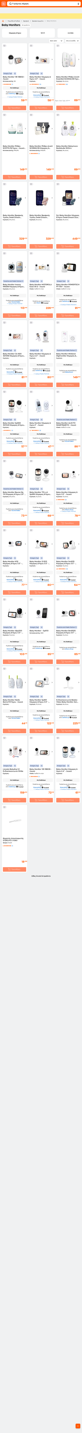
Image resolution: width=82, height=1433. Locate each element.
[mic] (78, 3)
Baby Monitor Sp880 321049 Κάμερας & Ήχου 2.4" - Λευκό (13, 424)
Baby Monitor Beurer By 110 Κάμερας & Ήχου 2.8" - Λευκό (14, 493)
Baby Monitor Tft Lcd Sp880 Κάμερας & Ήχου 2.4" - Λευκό (40, 493)
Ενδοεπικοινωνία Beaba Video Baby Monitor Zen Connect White (66, 701)
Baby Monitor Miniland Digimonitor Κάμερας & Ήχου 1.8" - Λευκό (66, 355)
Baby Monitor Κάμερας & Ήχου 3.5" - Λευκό (66, 493)
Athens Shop (69, 509)
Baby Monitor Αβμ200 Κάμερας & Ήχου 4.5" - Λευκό (12, 632)
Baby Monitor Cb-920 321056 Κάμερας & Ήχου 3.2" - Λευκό (13, 355)
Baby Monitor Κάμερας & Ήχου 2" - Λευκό (40, 424)
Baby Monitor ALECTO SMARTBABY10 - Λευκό (66, 424)
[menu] (3, 3)
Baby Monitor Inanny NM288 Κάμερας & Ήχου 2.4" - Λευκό (13, 286)
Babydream (69, 372)
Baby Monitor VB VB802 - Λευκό (14, 78)
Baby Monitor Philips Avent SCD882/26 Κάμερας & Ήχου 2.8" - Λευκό (41, 147)
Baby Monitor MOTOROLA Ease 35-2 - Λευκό (41, 286)
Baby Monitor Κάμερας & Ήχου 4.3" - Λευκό (40, 78)
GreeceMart (37, 95)
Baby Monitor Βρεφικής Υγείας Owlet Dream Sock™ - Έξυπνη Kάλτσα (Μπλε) (13, 217)
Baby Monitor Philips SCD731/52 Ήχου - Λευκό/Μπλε (14, 147)
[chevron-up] (78, 1426)
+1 (15, 73)
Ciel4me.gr (12, 93)
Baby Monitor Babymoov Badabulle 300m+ (67, 147)
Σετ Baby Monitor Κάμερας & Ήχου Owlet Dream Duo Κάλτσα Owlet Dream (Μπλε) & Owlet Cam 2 (67, 217)
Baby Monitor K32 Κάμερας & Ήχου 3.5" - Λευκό (12, 563)
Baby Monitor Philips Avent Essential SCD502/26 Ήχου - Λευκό (67, 78)
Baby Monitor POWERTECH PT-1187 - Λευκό (67, 286)
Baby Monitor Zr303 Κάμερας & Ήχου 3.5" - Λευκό (39, 563)
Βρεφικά (26, 21)
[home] (3, 21)
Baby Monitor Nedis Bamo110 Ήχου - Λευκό (13, 701)
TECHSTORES (15, 302)
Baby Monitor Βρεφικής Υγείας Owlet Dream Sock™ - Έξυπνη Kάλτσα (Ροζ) (40, 217)
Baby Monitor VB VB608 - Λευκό (40, 770)
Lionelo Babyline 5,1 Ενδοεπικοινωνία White (13, 770)
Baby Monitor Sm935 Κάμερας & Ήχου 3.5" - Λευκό (65, 563)
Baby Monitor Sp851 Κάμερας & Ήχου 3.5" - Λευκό (39, 701)
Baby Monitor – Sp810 (39, 631)
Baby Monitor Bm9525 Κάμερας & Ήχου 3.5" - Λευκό (66, 632)
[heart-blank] (4, 45)
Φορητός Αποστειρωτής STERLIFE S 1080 (13, 839)
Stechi (39, 303)
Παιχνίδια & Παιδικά (14, 21)
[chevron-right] (25, 59)
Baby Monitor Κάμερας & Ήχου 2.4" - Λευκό (40, 355)
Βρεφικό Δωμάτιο (37, 21)
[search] (10, 3)
